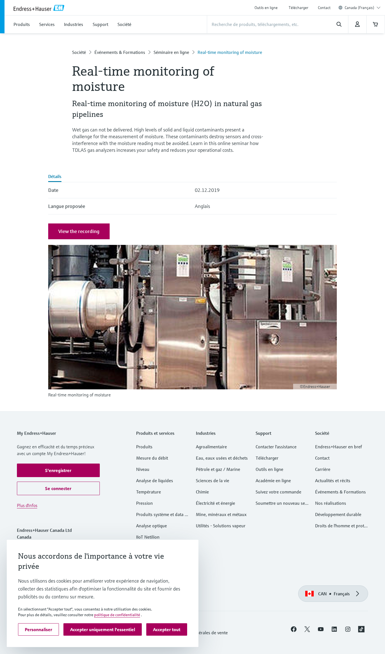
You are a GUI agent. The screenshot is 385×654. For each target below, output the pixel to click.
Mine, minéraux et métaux (221, 514)
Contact (324, 7)
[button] (58, 470)
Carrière (322, 469)
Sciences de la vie (212, 480)
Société (79, 52)
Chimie (202, 492)
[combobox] (362, 7)
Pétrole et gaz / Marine (218, 469)
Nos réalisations (330, 503)
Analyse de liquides (154, 480)
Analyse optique (151, 525)
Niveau (142, 469)
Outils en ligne (266, 7)
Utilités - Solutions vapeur (220, 525)
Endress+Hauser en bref (338, 446)
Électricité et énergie (215, 503)
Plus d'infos (27, 505)
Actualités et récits (332, 480)
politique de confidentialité (117, 614)
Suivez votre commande (278, 492)
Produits (144, 446)
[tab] (54, 177)
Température (148, 492)
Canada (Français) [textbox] (359, 7)
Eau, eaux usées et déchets (222, 458)
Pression (144, 503)
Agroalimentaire (211, 446)
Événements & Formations (119, 52)
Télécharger (298, 7)
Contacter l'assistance (276, 446)
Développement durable (338, 514)
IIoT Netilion (148, 537)
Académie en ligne (273, 480)
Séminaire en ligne (171, 52)
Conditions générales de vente (199, 632)
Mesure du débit (152, 458)
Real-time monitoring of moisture (230, 52)
